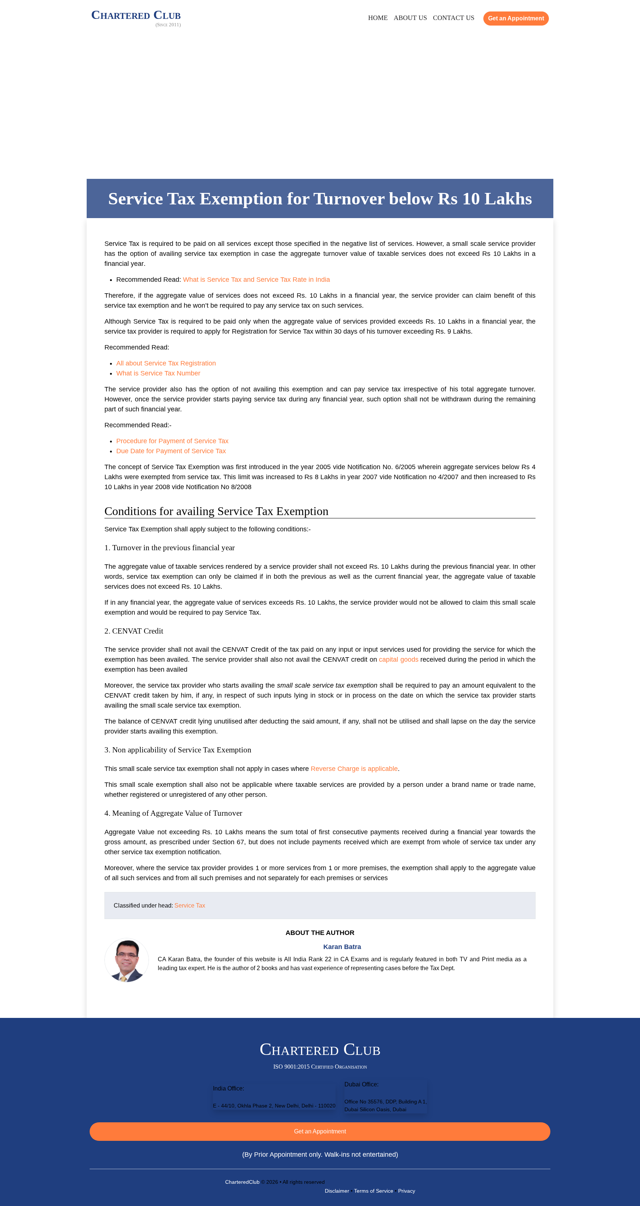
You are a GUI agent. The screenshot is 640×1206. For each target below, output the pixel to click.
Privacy (406, 1191)
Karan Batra (342, 947)
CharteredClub (242, 1182)
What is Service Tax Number (158, 373)
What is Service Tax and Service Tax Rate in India (256, 279)
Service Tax (189, 905)
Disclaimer (337, 1191)
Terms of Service (373, 1191)
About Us (410, 17)
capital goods (398, 659)
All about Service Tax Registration (166, 363)
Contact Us (453, 17)
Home (378, 17)
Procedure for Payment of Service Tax (172, 441)
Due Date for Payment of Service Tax (171, 451)
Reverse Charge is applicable (354, 768)
